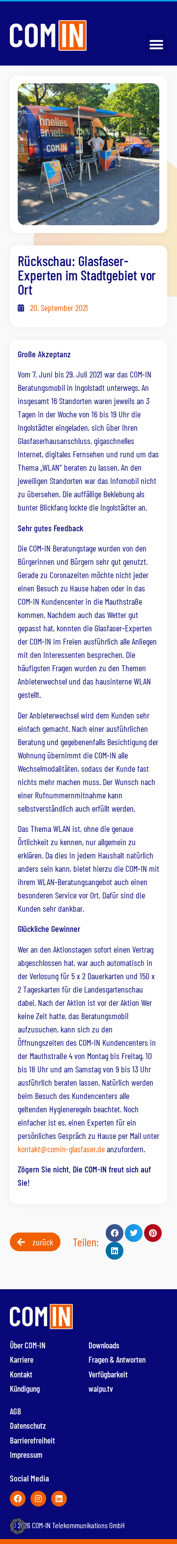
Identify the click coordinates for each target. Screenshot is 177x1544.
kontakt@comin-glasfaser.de (61, 1148)
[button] (156, 45)
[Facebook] (18, 1499)
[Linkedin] (59, 1499)
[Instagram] (38, 1499)
